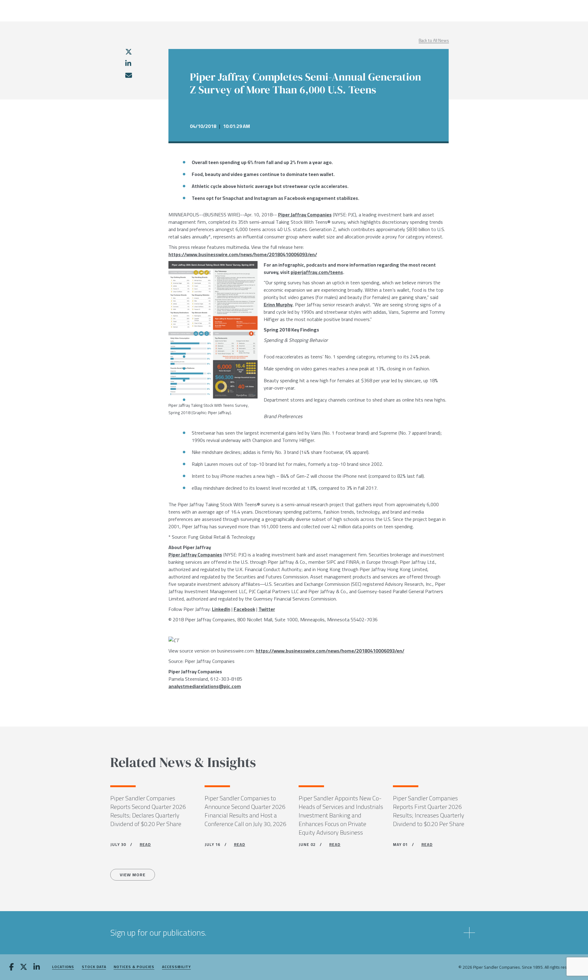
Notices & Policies (134, 967)
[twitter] (128, 52)
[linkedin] (128, 63)
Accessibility (176, 967)
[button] (294, 932)
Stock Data (94, 967)
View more (132, 875)
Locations (63, 967)
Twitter (266, 609)
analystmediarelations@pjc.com (204, 686)
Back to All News (434, 40)
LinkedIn (221, 609)
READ (145, 844)
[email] (128, 75)
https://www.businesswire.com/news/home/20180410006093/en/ (242, 254)
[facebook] (11, 967)
